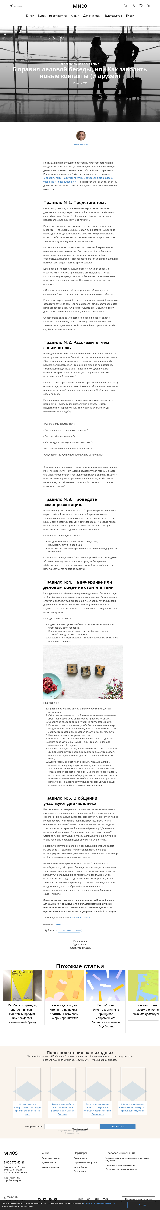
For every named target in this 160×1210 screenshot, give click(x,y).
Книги (30, 16)
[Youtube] (39, 1199)
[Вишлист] (140, 5)
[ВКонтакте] (44, 1199)
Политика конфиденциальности (121, 1169)
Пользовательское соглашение (120, 1165)
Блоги (130, 16)
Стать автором (80, 1158)
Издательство (113, 16)
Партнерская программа (85, 1162)
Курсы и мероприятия (52, 16)
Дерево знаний (49, 1162)
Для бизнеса (91, 16)
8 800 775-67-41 (14, 1162)
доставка (18, 6)
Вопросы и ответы (51, 1158)
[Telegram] (55, 1199)
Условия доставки (50, 1167)
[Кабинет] (133, 6)
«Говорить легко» (80, 917)
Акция (75, 16)
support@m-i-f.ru (12, 1177)
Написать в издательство (138, 1199)
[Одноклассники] (50, 1199)
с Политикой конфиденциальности (99, 1203)
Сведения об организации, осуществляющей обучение (127, 1159)
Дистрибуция (80, 1167)
